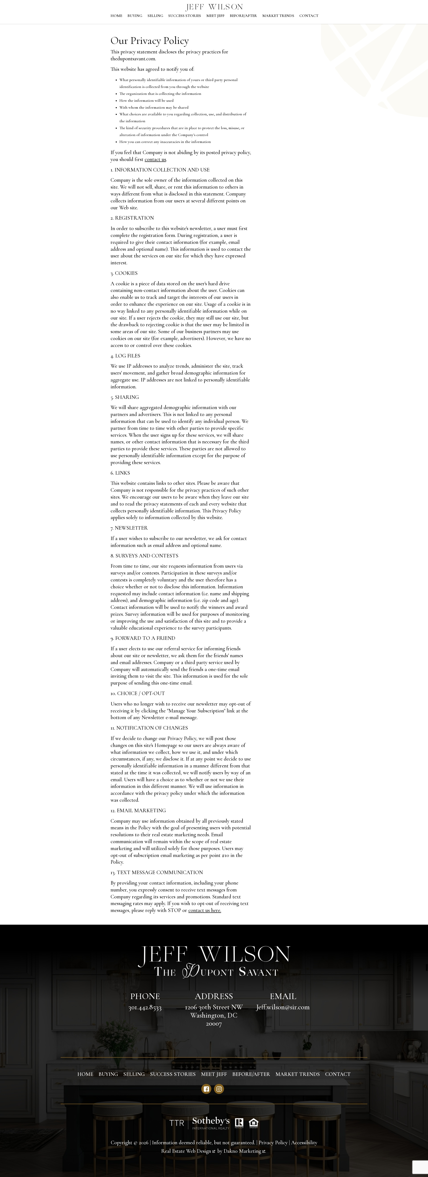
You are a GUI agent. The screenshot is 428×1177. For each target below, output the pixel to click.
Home (116, 16)
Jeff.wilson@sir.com (283, 1007)
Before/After (243, 16)
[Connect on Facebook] (206, 1089)
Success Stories (184, 16)
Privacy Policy (273, 1142)
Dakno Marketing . (245, 1151)
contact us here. (204, 910)
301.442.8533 (145, 1007)
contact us (155, 159)
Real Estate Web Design (186, 1151)
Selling (155, 16)
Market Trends (278, 16)
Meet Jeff (215, 16)
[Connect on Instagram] (219, 1089)
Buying (135, 16)
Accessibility (304, 1142)
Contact (308, 16)
